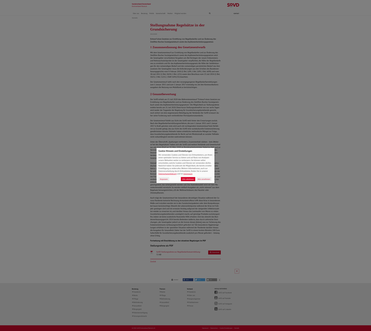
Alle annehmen (204, 179)
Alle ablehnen (188, 179)
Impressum (187, 173)
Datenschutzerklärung (167, 173)
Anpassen (164, 179)
